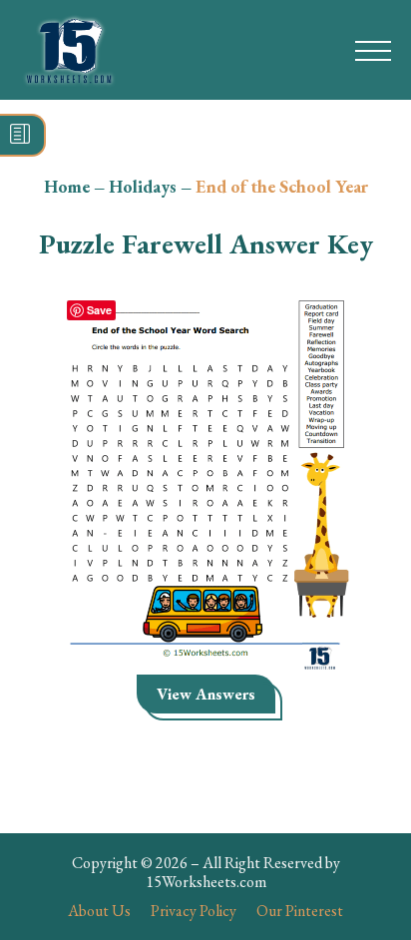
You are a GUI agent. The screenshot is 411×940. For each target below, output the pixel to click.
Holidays (143, 186)
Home (67, 186)
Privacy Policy (193, 910)
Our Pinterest (299, 910)
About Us (99, 910)
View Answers (206, 694)
